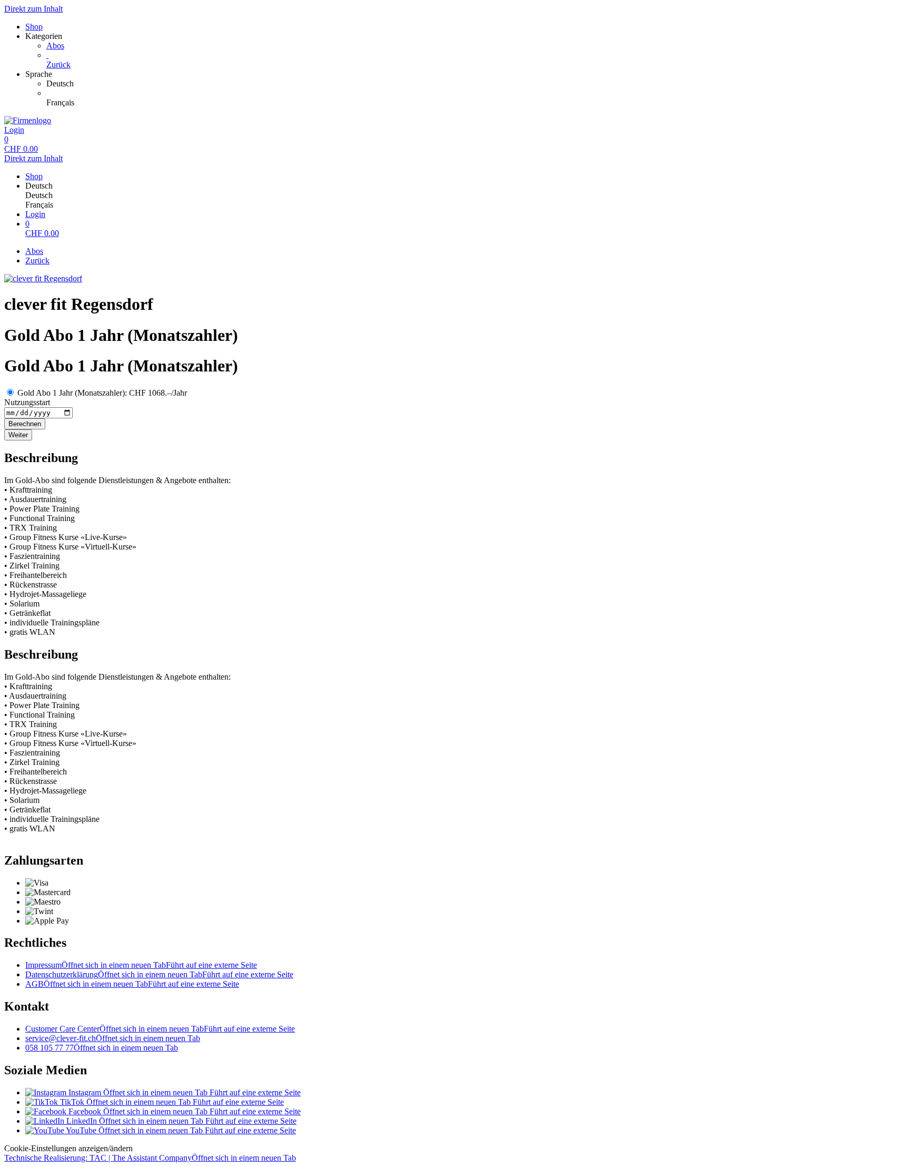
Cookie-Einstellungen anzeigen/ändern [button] (68, 1148)
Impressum (141, 964)
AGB (132, 983)
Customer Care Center (160, 1028)
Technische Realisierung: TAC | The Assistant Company (150, 1157)
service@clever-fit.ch (112, 1038)
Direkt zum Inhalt (33, 8)
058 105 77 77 (101, 1047)
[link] (476, 84)
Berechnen (24, 424)
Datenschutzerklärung (159, 974)
